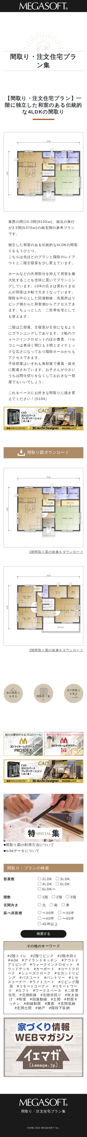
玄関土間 (24, 1008)
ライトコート (43, 982)
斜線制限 (33, 1003)
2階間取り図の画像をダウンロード (56, 650)
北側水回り (52, 995)
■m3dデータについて (22, 851)
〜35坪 (68, 913)
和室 (22, 999)
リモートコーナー (34, 986)
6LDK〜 (49, 889)
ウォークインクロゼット (52, 964)
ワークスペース (48, 990)
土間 (57, 999)
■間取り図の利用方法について (29, 845)
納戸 (41, 1008)
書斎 (51, 1003)
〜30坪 (48, 913)
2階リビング (43, 956)
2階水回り (68, 956)
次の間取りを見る (74, 692)
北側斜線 (29, 995)
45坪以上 (50, 924)
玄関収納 (68, 1003)
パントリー (55, 977)
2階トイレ (18, 956)
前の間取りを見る (13, 695)
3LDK (65, 879)
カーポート (45, 969)
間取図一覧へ (44, 698)
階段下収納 (60, 1008)
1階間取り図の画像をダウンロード (56, 552)
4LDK (47, 884)
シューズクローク (36, 973)
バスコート (31, 977)
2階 (59, 897)
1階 (45, 897)
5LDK (65, 884)
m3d (14, 960)
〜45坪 (68, 918)
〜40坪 (48, 918)
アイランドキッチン (41, 960)
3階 (73, 897)
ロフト (23, 990)
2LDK (47, 879)
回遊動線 (39, 999)
